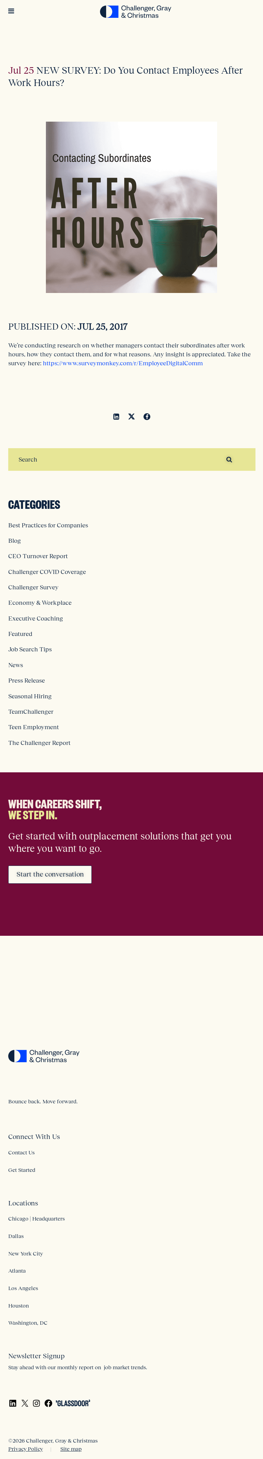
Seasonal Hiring (30, 696)
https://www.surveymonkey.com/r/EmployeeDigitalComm (123, 363)
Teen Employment (33, 727)
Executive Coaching (35, 618)
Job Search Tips (30, 649)
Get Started (21, 1170)
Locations (23, 1203)
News (15, 665)
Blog (14, 540)
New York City (25, 1253)
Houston (18, 1305)
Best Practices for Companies (48, 525)
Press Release (26, 680)
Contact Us (21, 1152)
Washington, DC (28, 1323)
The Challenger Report (39, 742)
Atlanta (17, 1270)
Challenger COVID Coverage (47, 571)
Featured (20, 633)
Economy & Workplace (40, 602)
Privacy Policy (25, 1449)
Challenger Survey (33, 587)
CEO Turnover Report (38, 556)
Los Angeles (23, 1288)
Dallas (16, 1236)
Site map (71, 1449)
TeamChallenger (30, 711)
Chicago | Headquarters (36, 1218)
